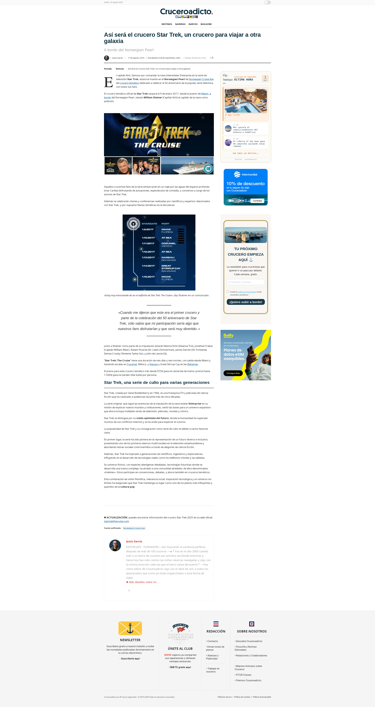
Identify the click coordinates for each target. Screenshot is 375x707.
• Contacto (212, 641)
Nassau (153, 364)
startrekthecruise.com (116, 521)
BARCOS (193, 24)
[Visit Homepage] (187, 13)
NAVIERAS (180, 24)
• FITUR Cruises (243, 674)
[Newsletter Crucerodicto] (130, 628)
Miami (204, 93)
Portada (108, 68)
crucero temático (129, 83)
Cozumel (132, 364)
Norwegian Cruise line (201, 79)
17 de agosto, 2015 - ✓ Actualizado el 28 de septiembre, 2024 (154, 57)
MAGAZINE (206, 24)
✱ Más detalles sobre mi (141, 582)
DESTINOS (167, 24)
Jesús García (117, 57)
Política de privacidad (262, 697)
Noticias (120, 68)
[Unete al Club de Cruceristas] (180, 633)
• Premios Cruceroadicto (248, 680)
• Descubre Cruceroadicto (248, 641)
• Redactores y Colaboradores (251, 655)
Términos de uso (224, 697)
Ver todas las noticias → (246, 153)
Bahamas (192, 364)
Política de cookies (242, 697)
